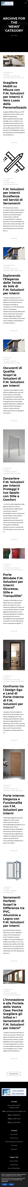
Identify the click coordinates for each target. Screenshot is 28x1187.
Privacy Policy (14, 1161)
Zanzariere (14, 1149)
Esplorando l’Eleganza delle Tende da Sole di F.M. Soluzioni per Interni (13, 284)
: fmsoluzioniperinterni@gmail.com (14, 1111)
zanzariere (13, 471)
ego (12, 679)
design (8, 679)
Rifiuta (11, 1184)
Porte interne (14, 1138)
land (15, 679)
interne (9, 788)
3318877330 (16, 1119)
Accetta (4, 1184)
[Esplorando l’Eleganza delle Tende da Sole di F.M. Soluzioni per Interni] (14, 253)
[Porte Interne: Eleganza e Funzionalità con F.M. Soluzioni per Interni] (14, 764)
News (16, 35)
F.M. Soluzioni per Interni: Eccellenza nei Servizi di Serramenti (13, 196)
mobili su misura (11, 76)
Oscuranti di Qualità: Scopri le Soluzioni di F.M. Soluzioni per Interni (13, 376)
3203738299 (16, 1122)
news (18, 76)
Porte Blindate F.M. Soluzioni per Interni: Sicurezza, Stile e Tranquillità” (13, 585)
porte (17, 788)
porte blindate (14, 568)
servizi (12, 182)
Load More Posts (13, 1073)
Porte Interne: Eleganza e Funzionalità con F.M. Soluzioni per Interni (13, 804)
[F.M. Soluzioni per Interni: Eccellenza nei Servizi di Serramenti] (14, 162)
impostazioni (4, 1181)
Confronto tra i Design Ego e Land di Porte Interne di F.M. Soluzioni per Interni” (13, 697)
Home (12, 35)
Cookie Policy (14, 1164)
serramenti (17, 994)
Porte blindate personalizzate (14, 1141)
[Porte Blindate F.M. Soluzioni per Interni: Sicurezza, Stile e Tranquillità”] (14, 553)
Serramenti (13, 890)
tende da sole (14, 268)
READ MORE (14, 142)
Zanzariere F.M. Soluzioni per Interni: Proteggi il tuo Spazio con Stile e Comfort (13, 489)
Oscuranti (17, 363)
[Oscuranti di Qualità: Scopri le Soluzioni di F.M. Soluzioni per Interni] (14, 345)
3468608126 (16, 1115)
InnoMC (7, 74)
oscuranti (13, 361)
